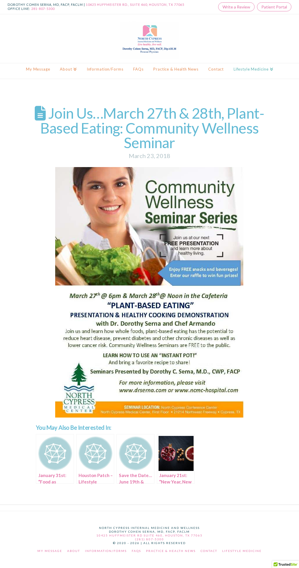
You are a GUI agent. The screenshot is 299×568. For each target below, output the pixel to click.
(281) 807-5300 (149, 539)
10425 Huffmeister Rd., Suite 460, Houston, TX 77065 (135, 4)
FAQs (136, 551)
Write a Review (236, 6)
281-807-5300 (43, 8)
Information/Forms (106, 551)
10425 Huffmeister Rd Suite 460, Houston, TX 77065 (149, 535)
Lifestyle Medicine (242, 551)
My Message (49, 551)
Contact (209, 551)
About (73, 551)
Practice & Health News (171, 551)
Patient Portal (274, 6)
